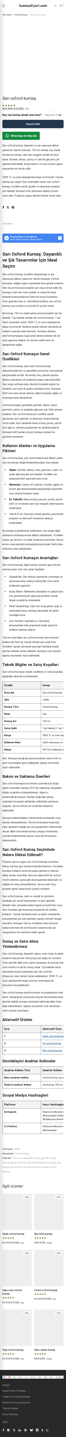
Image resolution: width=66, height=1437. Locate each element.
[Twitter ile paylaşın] (7, 207)
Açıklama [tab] (7, 223)
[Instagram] (8, 1430)
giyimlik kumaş (48, 1158)
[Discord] (37, 1430)
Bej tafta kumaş (43, 1233)
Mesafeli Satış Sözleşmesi (16, 1402)
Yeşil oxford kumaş (13, 1349)
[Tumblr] (42, 1430)
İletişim (6, 1385)
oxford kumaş (24, 1162)
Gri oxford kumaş (52, 1043)
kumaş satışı (9, 1162)
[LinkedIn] (19, 1430)
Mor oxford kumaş (52, 1050)
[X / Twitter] (14, 1430)
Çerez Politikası (10, 1414)
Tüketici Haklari (10, 1408)
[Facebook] (3, 1430)
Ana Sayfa (6, 15)
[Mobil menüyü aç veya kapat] (3, 6)
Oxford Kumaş (20, 15)
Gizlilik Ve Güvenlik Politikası (16, 1396)
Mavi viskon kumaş (44, 1349)
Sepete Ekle (33, 124)
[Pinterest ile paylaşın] (13, 207)
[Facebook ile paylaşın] (3, 207)
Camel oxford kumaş (45, 1290)
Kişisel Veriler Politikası (14, 1391)
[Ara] (55, 6)
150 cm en (17, 1158)
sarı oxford (15, 1167)
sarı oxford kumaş (31, 1167)
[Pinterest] (25, 1430)
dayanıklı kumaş (32, 1158)
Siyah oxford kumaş (53, 1036)
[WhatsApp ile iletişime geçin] (47, 1430)
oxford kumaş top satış (44, 1162)
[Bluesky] (31, 1430)
